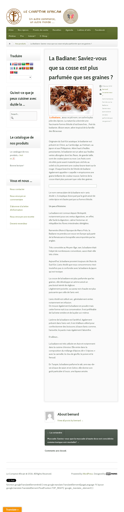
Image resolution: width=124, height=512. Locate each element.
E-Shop (43, 36)
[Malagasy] (19, 68)
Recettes (57, 30)
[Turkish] (12, 72)
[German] (27, 64)
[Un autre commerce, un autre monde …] (42, 16)
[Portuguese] (23, 68)
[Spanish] (27, 68)
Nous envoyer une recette (22, 216)
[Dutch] (16, 64)
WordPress (88, 473)
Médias (12, 36)
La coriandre (54, 432)
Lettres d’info (84, 30)
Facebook (100, 30)
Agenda (69, 30)
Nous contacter (17, 189)
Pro (22, 36)
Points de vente (40, 30)
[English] (19, 64)
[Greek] (31, 64)
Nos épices (23, 30)
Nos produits (20, 43)
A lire (11, 30)
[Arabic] (23, 64)
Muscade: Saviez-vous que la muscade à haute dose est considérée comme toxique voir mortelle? (80, 440)
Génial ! (32, 36)
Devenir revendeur (18, 223)
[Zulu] (16, 72)
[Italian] (16, 68)
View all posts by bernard (70, 420)
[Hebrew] (12, 68)
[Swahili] (31, 68)
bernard (105, 89)
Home (9, 43)
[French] (12, 64)
